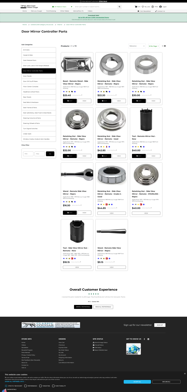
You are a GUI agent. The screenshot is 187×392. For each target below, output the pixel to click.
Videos (90, 11)
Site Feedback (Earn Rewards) (31, 360)
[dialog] (93, 382)
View (84, 101)
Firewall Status (98, 345)
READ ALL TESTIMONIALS (103, 307)
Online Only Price (76, 95)
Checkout (62, 345)
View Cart (61, 342)
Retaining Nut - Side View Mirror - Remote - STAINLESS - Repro (145, 194)
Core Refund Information (66, 362)
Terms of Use (25, 357)
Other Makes (64, 11)
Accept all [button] (137, 382)
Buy (70, 101)
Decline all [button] (166, 382)
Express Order (63, 347)
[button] (62, 381)
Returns (61, 360)
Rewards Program (27, 350)
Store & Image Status (100, 342)
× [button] (185, 373)
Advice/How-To (78, 11)
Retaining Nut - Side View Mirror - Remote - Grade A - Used (109, 194)
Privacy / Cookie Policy (28, 355)
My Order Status (64, 350)
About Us (24, 362)
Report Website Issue (100, 350)
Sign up (160, 325)
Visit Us (24, 367)
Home (24, 11)
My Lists (61, 352)
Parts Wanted (26, 352)
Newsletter (25, 347)
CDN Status (97, 347)
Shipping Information (65, 357)
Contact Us (25, 365)
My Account (62, 355)
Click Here (103, 1)
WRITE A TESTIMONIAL (83, 307)
